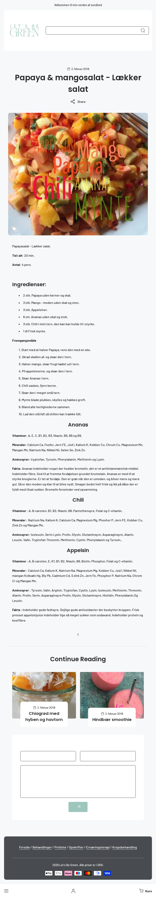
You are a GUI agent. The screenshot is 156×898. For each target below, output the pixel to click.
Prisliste (60, 847)
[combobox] (97, 30)
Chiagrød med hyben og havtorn (44, 716)
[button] (145, 891)
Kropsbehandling (124, 847)
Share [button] (81, 101)
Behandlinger (42, 847)
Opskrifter (76, 847)
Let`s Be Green (68, 865)
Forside (24, 847)
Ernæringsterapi (98, 847)
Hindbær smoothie (112, 719)
